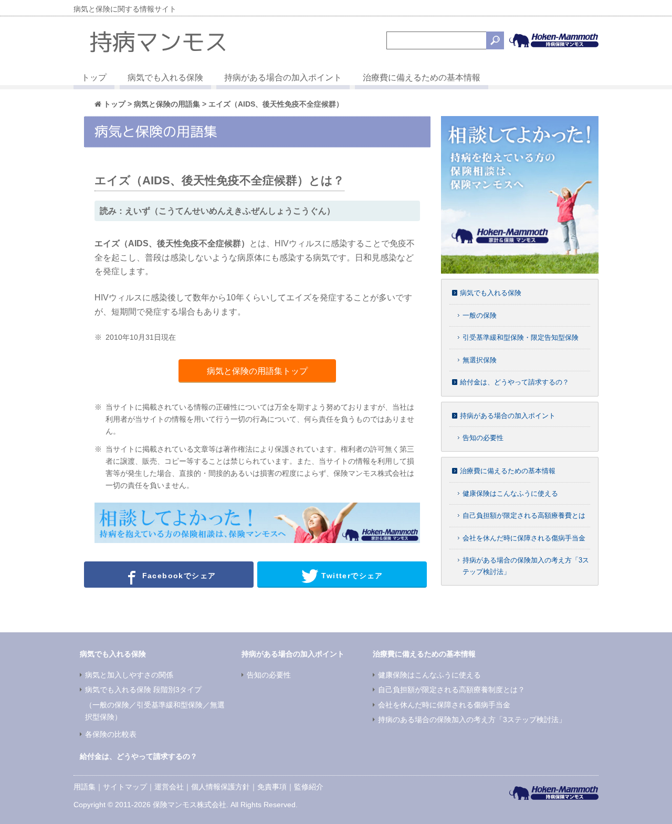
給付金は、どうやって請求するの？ (514, 382)
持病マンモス (158, 42)
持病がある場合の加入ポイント (283, 77)
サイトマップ (125, 787)
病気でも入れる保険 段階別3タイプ (143, 689)
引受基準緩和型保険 (169, 705)
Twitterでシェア (351, 575)
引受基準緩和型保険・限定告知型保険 (521, 337)
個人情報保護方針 (220, 787)
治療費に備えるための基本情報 (421, 77)
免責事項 (272, 787)
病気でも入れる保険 (165, 77)
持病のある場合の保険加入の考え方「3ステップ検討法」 (472, 719)
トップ (94, 77)
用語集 (85, 787)
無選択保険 (480, 360)
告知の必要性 (483, 438)
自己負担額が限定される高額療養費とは (524, 515)
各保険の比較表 (110, 734)
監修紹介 (308, 787)
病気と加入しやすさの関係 (129, 675)
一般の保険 (480, 315)
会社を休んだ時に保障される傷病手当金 (524, 538)
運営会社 (169, 787)
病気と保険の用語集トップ (257, 371)
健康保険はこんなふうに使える (510, 493)
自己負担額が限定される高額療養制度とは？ (451, 689)
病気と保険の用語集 (167, 104)
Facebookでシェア (177, 575)
